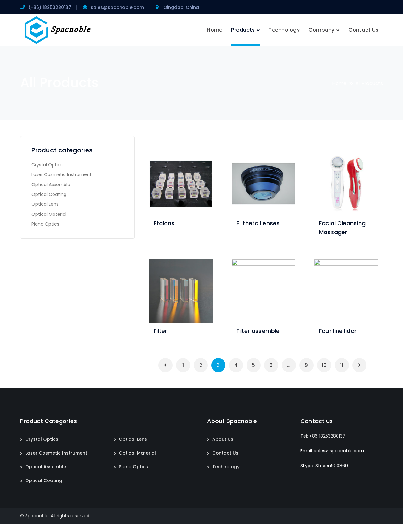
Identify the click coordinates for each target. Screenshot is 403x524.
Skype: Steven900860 (324, 465)
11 (341, 365)
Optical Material (48, 214)
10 (324, 365)
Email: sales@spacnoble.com (332, 451)
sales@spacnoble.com (117, 7)
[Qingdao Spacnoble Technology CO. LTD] (58, 29)
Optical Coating (48, 194)
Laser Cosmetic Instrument (61, 174)
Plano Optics (45, 224)
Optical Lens (45, 204)
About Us (222, 439)
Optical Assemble (50, 184)
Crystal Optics (47, 165)
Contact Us (225, 453)
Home (339, 83)
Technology (226, 466)
